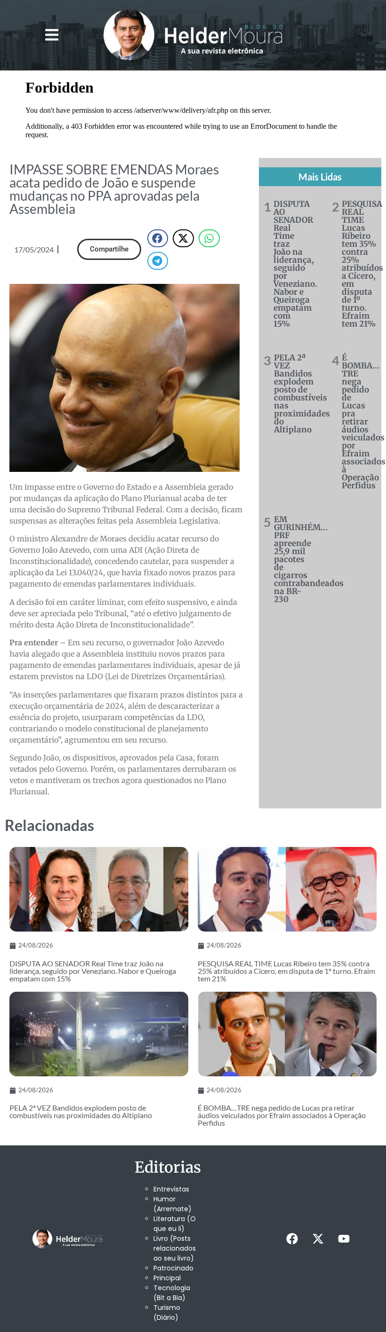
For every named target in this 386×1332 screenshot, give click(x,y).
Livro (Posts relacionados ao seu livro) (174, 1248)
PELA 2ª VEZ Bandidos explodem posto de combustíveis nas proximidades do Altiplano (302, 394)
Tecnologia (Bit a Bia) (171, 1292)
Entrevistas (171, 1189)
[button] (52, 34)
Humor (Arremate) (172, 1204)
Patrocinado (173, 1268)
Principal (167, 1278)
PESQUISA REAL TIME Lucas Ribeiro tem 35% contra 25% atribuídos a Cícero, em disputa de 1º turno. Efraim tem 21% (362, 264)
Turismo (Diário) (166, 1312)
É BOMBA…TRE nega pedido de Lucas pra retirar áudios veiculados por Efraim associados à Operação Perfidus (364, 422)
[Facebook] (292, 1239)
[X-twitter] (318, 1239)
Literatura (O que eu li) (174, 1223)
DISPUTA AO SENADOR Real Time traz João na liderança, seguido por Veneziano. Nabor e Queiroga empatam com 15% (295, 264)
